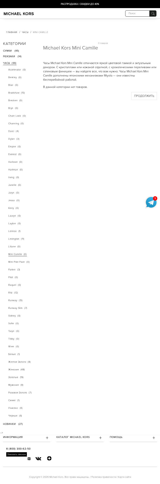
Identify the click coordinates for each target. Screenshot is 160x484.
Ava (19, 23)
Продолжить (144, 96)
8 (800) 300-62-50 (18, 448)
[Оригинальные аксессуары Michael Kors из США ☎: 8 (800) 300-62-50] (19, 13)
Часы (25, 32)
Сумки (12, 20)
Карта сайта (124, 477)
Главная (11, 32)
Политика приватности (103, 477)
